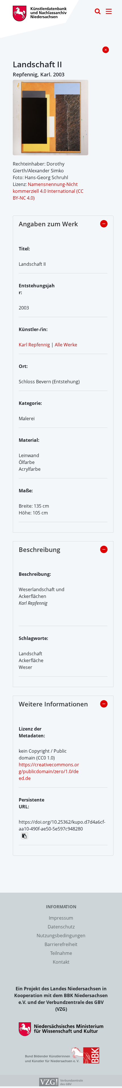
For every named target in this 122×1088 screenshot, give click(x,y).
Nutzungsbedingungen (61, 935)
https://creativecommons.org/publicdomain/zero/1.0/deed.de (49, 771)
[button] (104, 223)
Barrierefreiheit (61, 944)
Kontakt (61, 962)
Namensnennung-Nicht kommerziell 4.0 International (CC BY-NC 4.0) (48, 191)
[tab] (63, 225)
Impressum (61, 918)
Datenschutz (61, 927)
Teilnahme (61, 953)
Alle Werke (66, 345)
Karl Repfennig (34, 345)
